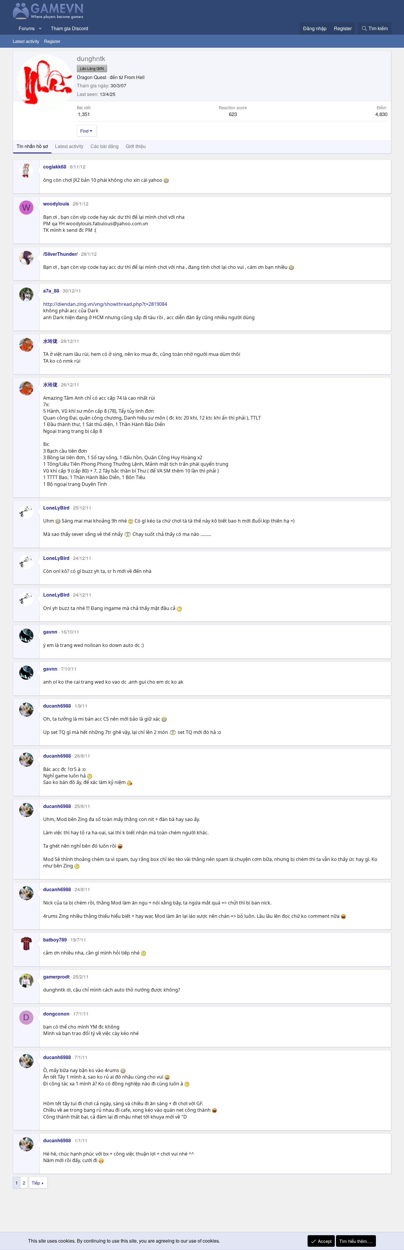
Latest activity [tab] (69, 146)
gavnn (50, 631)
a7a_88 (51, 290)
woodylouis (56, 203)
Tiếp (36, 1183)
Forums (27, 28)
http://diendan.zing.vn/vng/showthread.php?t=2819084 (105, 304)
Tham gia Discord (69, 28)
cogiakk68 (54, 166)
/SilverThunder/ (60, 253)
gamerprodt (56, 976)
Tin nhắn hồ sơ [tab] (32, 146)
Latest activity (26, 41)
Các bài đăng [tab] (105, 146)
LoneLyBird (56, 507)
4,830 (381, 114)
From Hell (134, 77)
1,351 (84, 114)
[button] (40, 28)
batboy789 (55, 939)
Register (52, 41)
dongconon (56, 1013)
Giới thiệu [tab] (136, 146)
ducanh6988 (57, 705)
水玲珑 (50, 341)
